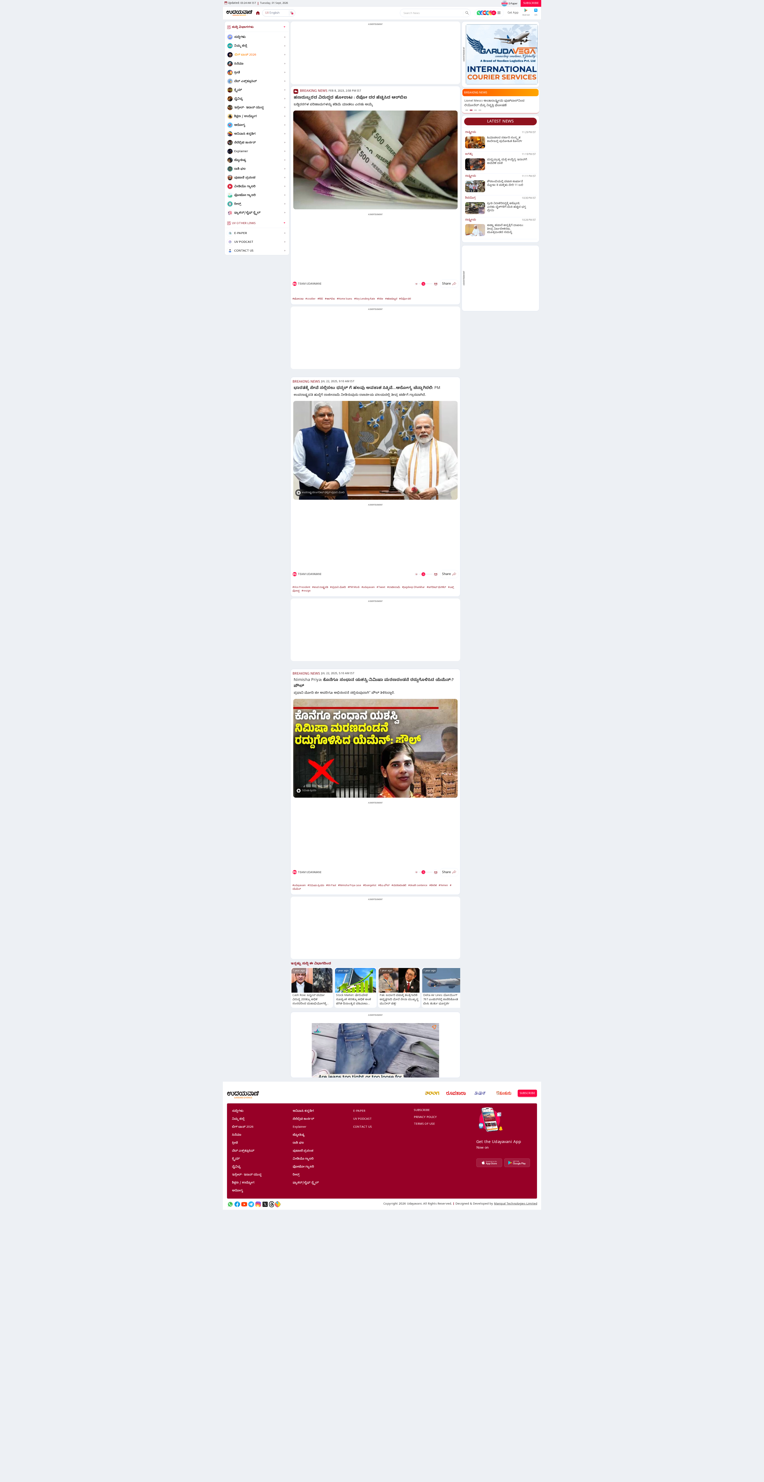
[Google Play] (517, 1163)
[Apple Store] (489, 1163)
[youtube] (244, 1204)
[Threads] (272, 1204)
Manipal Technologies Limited (515, 1204)
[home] (239, 13)
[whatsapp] (230, 1204)
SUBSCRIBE (531, 4)
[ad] (502, 54)
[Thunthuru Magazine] (504, 1093)
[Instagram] (258, 1204)
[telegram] (251, 1204)
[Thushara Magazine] (480, 1093)
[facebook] (237, 1204)
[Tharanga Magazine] (432, 1093)
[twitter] (265, 1204)
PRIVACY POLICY (425, 1118)
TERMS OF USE (424, 1124)
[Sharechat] (278, 1204)
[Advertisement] (375, 55)
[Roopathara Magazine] (456, 1093)
